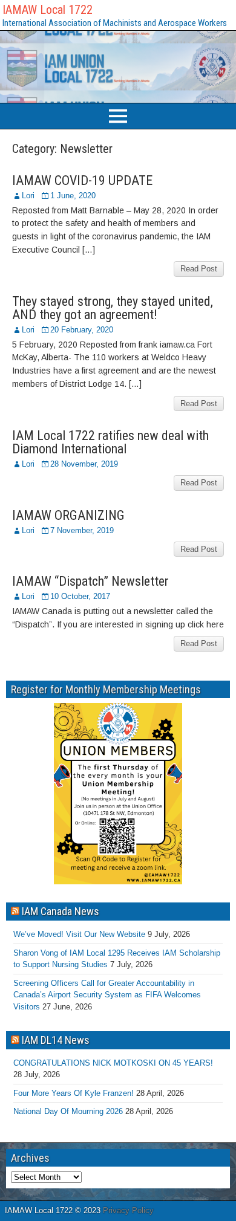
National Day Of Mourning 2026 (68, 1111)
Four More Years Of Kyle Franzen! (73, 1093)
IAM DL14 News (56, 1040)
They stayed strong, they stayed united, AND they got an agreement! (112, 308)
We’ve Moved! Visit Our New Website (79, 934)
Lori (28, 195)
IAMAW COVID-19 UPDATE (82, 180)
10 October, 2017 (80, 596)
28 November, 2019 (84, 463)
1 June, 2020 (73, 195)
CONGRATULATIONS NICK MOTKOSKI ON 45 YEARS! (113, 1062)
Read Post (198, 268)
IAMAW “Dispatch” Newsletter (90, 581)
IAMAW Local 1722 (47, 9)
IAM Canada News (60, 911)
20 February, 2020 (81, 329)
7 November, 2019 (82, 530)
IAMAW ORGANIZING (68, 515)
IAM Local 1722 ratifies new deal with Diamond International (110, 442)
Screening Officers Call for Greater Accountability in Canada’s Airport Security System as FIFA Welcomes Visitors (107, 995)
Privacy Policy (128, 1210)
